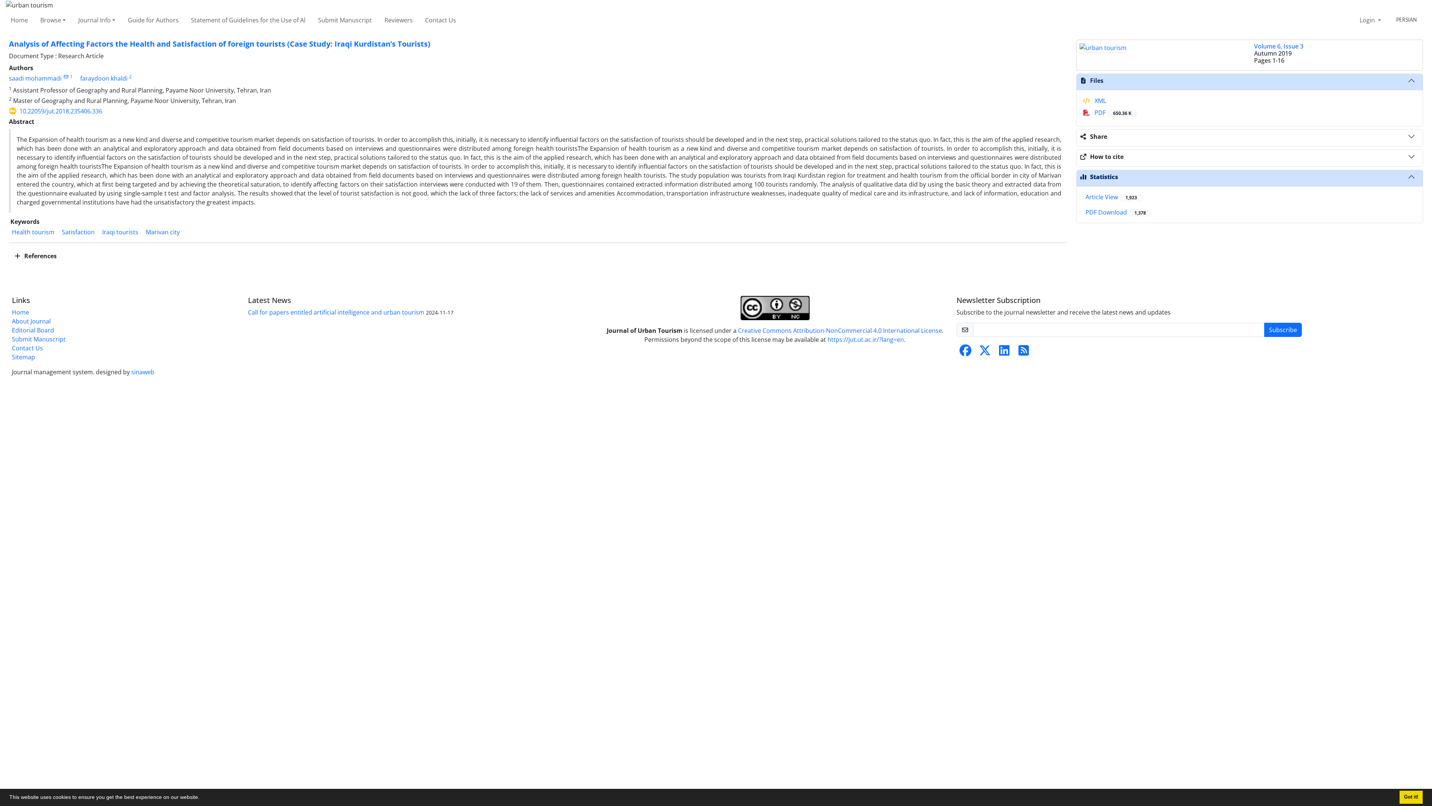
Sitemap (23, 357)
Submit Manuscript (345, 20)
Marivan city (163, 232)
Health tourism (33, 232)
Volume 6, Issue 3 (1278, 46)
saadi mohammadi (35, 78)
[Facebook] (965, 353)
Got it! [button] (1411, 797)
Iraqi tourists (120, 232)
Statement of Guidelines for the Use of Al (248, 20)
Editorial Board (33, 330)
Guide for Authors (153, 20)
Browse (50, 20)
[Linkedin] (1004, 353)
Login (1368, 20)
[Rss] (1024, 353)
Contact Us (440, 20)
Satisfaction (78, 232)
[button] (202, 798)
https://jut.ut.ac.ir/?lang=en (866, 339)
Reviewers (398, 20)
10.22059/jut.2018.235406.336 (60, 111)
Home (19, 20)
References (40, 256)
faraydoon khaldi (104, 78)
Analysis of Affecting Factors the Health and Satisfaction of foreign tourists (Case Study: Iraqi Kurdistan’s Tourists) (219, 44)
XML (1099, 101)
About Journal (31, 321)
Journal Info (94, 20)
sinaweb (142, 372)
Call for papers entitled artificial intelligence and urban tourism (336, 312)
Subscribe (1283, 330)
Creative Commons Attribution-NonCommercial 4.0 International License (840, 331)
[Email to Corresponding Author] (66, 77)
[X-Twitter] (985, 353)
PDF (1112, 113)
